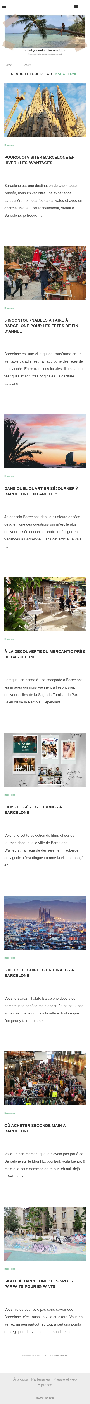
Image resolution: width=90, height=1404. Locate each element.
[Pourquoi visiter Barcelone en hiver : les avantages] (45, 110)
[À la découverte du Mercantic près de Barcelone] (45, 604)
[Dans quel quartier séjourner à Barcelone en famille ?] (45, 441)
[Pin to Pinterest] (50, 226)
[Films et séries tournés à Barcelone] (45, 760)
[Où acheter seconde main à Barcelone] (45, 1078)
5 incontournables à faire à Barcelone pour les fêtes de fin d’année (41, 325)
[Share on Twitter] (45, 226)
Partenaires (40, 1379)
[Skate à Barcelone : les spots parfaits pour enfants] (45, 1234)
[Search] (85, 6)
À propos (20, 1379)
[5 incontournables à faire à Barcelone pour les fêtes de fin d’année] (45, 273)
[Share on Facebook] (41, 226)
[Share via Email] (55, 226)
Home (8, 65)
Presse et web (65, 1379)
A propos (45, 1385)
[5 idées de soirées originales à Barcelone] (45, 923)
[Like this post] (35, 226)
